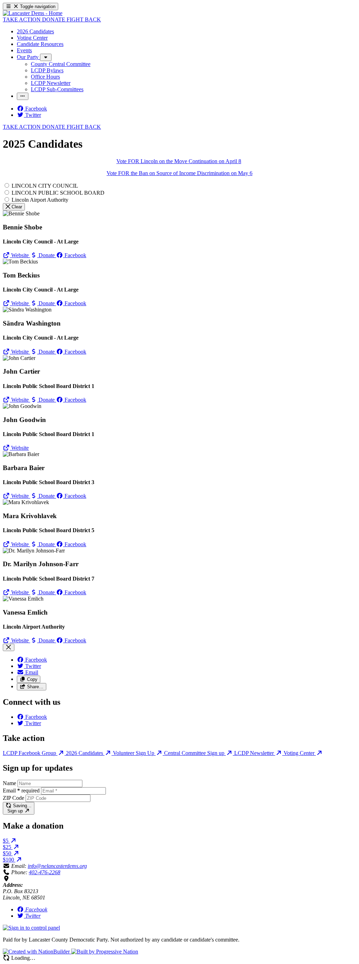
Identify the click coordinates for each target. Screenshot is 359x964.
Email (21, 791)
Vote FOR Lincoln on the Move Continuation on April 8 (178, 161)
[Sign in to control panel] (31, 928)
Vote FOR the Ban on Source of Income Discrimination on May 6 (179, 173)
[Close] (8, 647)
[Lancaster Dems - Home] (32, 13)
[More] (46, 57)
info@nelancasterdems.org (57, 866)
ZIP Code (13, 798)
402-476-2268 (44, 872)
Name (9, 783)
